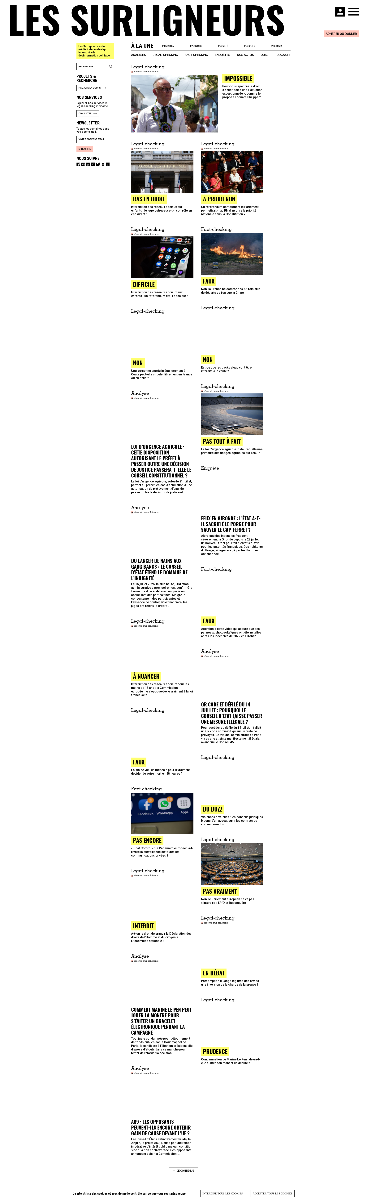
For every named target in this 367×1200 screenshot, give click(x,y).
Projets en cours (90, 88)
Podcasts (283, 55)
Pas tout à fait (222, 441)
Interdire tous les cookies (222, 1193)
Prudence (215, 1051)
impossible (238, 78)
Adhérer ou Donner (341, 34)
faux (208, 281)
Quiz (264, 55)
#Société (223, 46)
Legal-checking (165, 55)
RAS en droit (149, 199)
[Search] (111, 66)
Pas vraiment (220, 891)
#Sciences (276, 46)
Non (208, 359)
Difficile (144, 284)
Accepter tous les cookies (272, 1193)
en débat (214, 973)
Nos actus (245, 55)
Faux (208, 620)
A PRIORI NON (219, 199)
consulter (85, 113)
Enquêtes (222, 55)
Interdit (143, 925)
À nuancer (146, 676)
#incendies (168, 46)
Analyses (138, 55)
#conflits (249, 46)
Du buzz (212, 809)
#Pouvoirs (196, 46)
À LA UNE (142, 45)
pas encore (147, 840)
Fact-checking (196, 55)
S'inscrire (85, 149)
